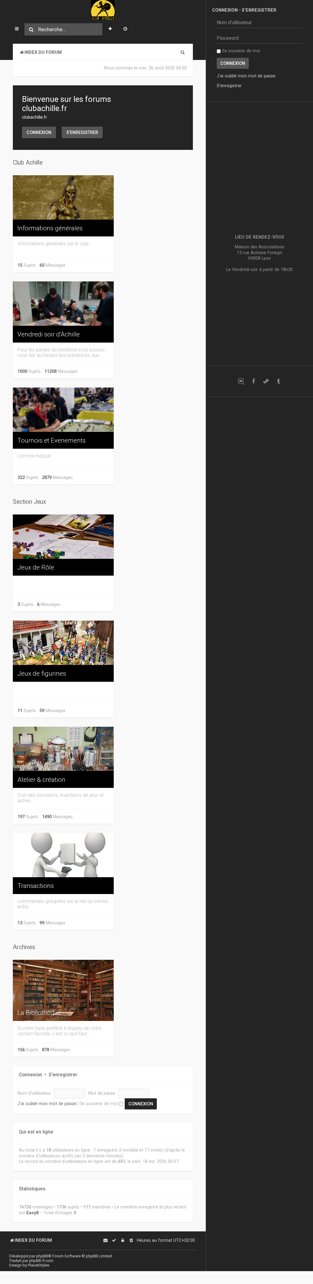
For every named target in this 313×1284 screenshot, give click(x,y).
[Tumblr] (278, 381)
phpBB (42, 1256)
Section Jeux (29, 501)
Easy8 (32, 1212)
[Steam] (265, 381)
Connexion (39, 132)
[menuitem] (125, 29)
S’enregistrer (82, 132)
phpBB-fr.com (41, 1260)
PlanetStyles (38, 1265)
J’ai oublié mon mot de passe (46, 1103)
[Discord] (240, 381)
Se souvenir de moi (99, 1103)
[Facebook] (253, 381)
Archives (24, 947)
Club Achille (27, 162)
